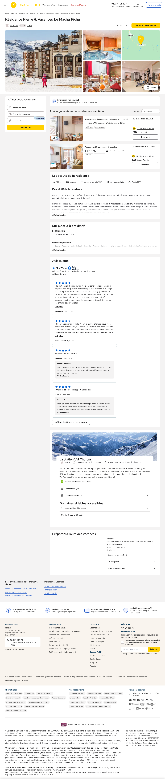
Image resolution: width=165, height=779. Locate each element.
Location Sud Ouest (94, 694)
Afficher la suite (59, 215)
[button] (5, 5)
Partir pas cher (50, 590)
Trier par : (136, 111)
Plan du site (27, 676)
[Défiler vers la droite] (80, 128)
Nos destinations (12, 676)
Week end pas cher (58, 698)
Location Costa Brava (77, 702)
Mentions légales (12, 680)
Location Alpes (75, 698)
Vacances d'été (49, 5)
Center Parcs (95, 659)
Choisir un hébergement (145, 25)
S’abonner (154, 649)
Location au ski (50, 593)
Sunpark (93, 662)
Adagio (93, 666)
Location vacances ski (14, 706)
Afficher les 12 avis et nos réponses (71, 422)
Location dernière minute (55, 586)
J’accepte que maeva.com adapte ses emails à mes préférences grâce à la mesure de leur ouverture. (142, 642)
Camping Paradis (97, 638)
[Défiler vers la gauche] (53, 128)
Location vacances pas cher (16, 711)
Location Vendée (110, 702)
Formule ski (17, 121)
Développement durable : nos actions (65, 631)
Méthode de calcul (59, 274)
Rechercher (26, 127)
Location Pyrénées (90, 698)
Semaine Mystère (78, 5)
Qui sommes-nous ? (57, 628)
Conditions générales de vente (48, 676)
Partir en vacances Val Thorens (18, 595)
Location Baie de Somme (113, 694)
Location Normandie (77, 694)
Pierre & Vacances (97, 655)
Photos (153, 87)
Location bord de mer (14, 694)
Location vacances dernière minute (36, 698)
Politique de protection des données (79, 676)
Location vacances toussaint (38, 702)
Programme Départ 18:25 (60, 634)
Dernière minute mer (44, 694)
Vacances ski (29, 694)
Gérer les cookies (104, 676)
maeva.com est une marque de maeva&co (86, 724)
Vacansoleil (95, 628)
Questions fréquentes (14, 649)
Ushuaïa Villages (97, 641)
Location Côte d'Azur (107, 698)
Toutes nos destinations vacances (98, 706)
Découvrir (145, 137)
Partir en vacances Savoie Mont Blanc (21, 588)
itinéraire (111, 550)
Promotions (63, 5)
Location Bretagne (94, 702)
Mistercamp (95, 645)
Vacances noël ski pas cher (15, 702)
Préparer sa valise (57, 638)
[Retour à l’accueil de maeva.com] (25, 5)
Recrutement (54, 641)
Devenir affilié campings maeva (62, 648)
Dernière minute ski (13, 698)
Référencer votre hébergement (62, 652)
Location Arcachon (76, 706)
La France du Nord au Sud (101, 631)
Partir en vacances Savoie (16, 592)
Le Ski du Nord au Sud (99, 634)
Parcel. (93, 648)
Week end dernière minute (34, 706)
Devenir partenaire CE (58, 645)
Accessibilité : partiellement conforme (130, 676)
